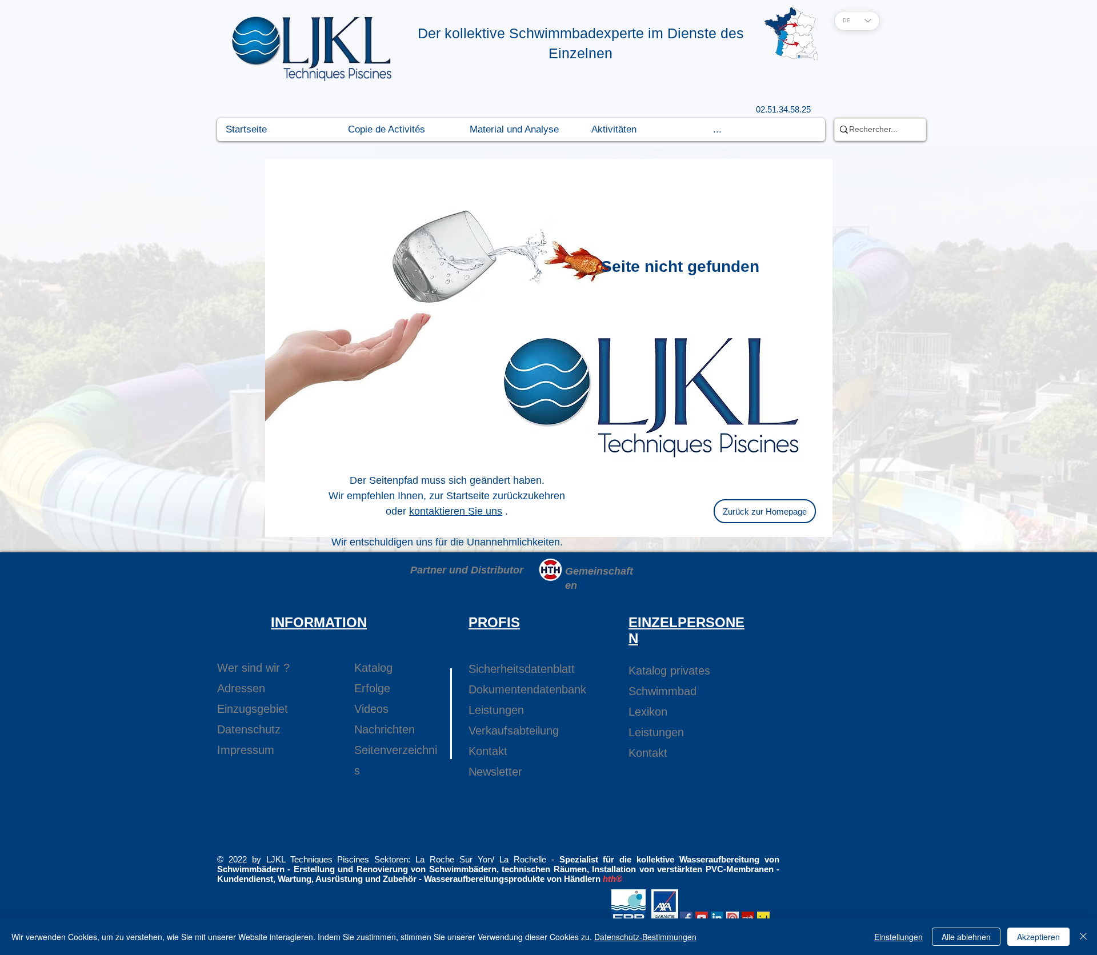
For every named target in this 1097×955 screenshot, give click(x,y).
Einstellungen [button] (898, 936)
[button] (400, 129)
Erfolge (372, 688)
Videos (371, 709)
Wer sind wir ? (253, 667)
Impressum (245, 750)
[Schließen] (1083, 937)
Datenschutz (249, 729)
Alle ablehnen (966, 936)
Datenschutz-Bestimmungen (645, 936)
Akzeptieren (1038, 936)
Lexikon (647, 711)
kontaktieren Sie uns (455, 511)
